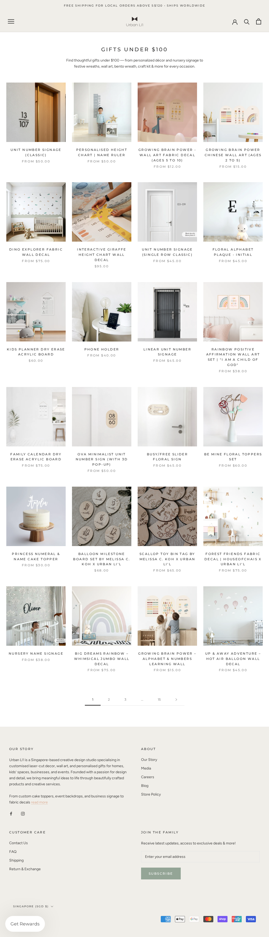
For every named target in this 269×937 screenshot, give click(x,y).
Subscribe (161, 873)
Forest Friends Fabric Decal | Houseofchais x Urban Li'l (233, 559)
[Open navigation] (11, 21)
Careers (147, 777)
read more (39, 802)
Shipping (16, 860)
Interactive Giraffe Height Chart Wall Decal (101, 254)
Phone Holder (101, 349)
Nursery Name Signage (36, 653)
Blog (144, 785)
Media (146, 768)
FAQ (13, 851)
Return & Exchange (25, 869)
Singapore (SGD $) (31, 906)
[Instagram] (23, 814)
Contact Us (18, 843)
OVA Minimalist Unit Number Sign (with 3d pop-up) (102, 459)
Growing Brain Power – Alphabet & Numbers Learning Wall (167, 658)
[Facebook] (11, 814)
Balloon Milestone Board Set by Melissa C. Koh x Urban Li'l (101, 559)
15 (159, 699)
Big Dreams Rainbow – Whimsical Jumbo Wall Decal (102, 658)
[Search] (247, 21)
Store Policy (151, 794)
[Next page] (176, 700)
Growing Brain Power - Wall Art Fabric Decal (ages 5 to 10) (167, 155)
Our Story (149, 759)
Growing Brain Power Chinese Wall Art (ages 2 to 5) (233, 155)
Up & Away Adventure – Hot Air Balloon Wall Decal (233, 658)
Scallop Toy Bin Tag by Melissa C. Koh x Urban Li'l (167, 559)
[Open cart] (258, 21)
